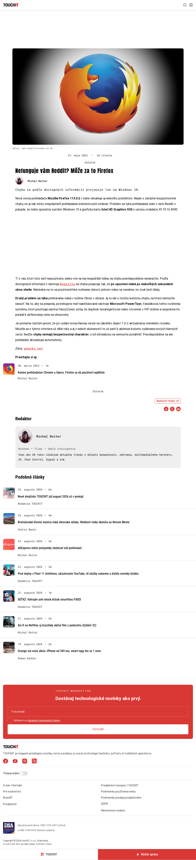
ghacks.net (33, 348)
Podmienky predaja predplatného (121, 797)
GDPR (104, 803)
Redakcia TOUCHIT (30, 503)
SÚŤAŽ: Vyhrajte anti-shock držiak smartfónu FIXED (49, 599)
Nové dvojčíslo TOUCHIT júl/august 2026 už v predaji (50, 496)
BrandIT (8, 797)
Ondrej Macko (27, 529)
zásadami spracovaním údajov (44, 720)
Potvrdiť (98, 729)
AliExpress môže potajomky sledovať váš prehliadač (50, 548)
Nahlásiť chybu (166, 400)
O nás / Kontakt (12, 785)
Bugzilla (67, 284)
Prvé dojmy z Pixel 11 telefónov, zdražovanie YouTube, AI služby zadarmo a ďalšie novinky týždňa (78, 573)
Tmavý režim (11, 773)
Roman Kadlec (27, 658)
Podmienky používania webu (118, 791)
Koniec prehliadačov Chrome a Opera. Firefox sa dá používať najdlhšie (61, 372)
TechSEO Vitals (43, 844)
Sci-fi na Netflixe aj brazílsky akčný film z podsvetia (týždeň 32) (57, 625)
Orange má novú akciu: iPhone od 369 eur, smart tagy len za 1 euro (59, 651)
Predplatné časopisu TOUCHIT (120, 785)
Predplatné (10, 804)
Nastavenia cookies (113, 810)
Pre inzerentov (12, 791)
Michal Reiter (37, 181)
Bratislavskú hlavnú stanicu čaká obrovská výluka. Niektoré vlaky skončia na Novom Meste (74, 522)
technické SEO (12, 844)
